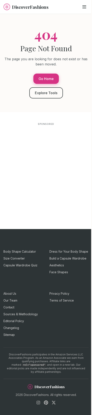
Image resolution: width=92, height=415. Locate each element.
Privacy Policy (59, 293)
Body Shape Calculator (19, 251)
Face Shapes (58, 272)
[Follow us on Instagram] (38, 402)
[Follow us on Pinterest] (46, 402)
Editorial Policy (13, 321)
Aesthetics (56, 265)
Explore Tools (46, 93)
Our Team (10, 300)
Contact (8, 307)
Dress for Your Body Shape (68, 251)
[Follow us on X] (54, 402)
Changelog (11, 328)
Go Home (46, 79)
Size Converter (14, 258)
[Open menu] (84, 7)
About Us (9, 293)
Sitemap (9, 335)
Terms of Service (61, 300)
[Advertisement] (46, 173)
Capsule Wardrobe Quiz (20, 265)
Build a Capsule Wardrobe (67, 258)
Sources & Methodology (20, 314)
